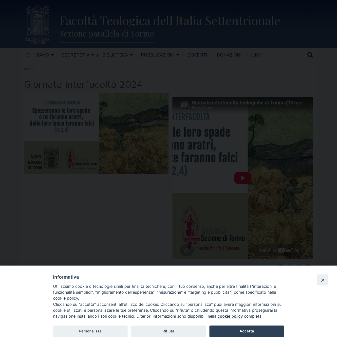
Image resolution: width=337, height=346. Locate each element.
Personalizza (90, 331)
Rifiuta (168, 331)
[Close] (322, 279)
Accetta (247, 331)
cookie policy (230, 316)
